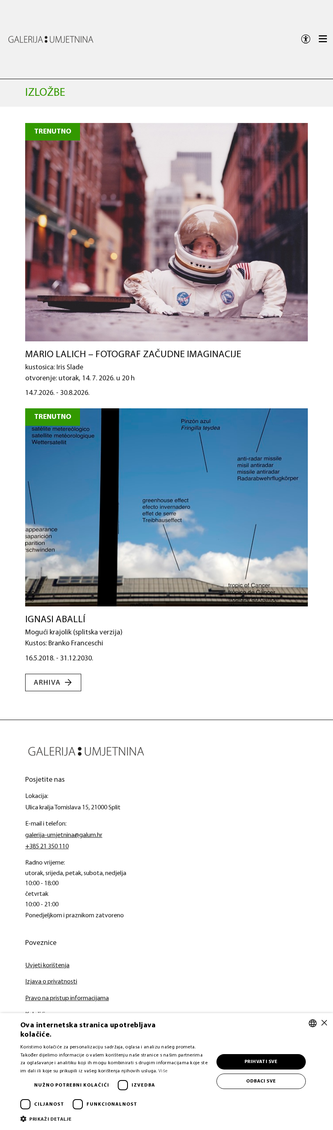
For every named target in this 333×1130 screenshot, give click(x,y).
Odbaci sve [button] (261, 1081)
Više (162, 1071)
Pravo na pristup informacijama (67, 998)
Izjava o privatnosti (51, 982)
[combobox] (313, 1023)
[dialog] (166, 1071)
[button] (114, 1119)
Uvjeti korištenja (47, 965)
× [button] (324, 1023)
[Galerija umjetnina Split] (50, 39)
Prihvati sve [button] (261, 1061)
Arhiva (47, 683)
